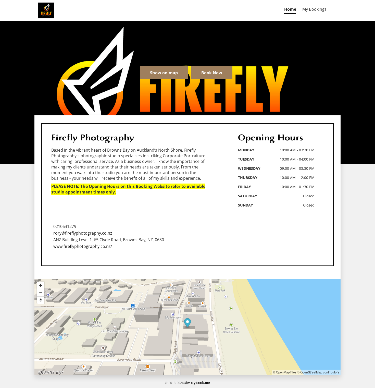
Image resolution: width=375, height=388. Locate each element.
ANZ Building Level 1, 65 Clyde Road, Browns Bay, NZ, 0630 (108, 240)
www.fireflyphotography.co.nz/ (82, 246)
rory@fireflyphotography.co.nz (82, 233)
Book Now (211, 73)
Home (290, 9)
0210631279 (64, 226)
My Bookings (314, 9)
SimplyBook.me (197, 382)
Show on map (164, 73)
